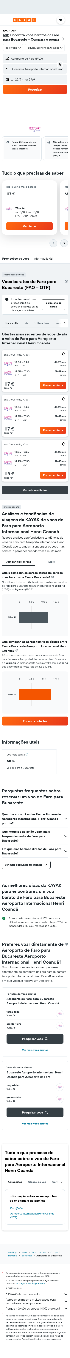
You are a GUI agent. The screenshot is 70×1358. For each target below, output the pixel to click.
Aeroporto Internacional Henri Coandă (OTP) (32, 1215)
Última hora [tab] (42, 323)
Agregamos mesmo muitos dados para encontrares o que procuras (31, 1301)
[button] (6, 20)
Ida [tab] (26, 323)
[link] (35, 721)
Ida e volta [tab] (11, 323)
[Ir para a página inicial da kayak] (24, 20)
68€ (6, 35)
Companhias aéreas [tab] (18, 561)
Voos (24, 1252)
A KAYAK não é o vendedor (23, 1294)
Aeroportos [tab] (15, 1182)
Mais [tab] (51, 561)
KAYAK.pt (12, 1252)
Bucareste (27, 1255)
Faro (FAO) (16, 1208)
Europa (53, 1252)
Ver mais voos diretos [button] (35, 1050)
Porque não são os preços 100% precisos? (33, 1308)
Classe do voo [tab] (37, 1182)
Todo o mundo (38, 1252)
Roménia (12, 1255)
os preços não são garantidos (30, 1283)
